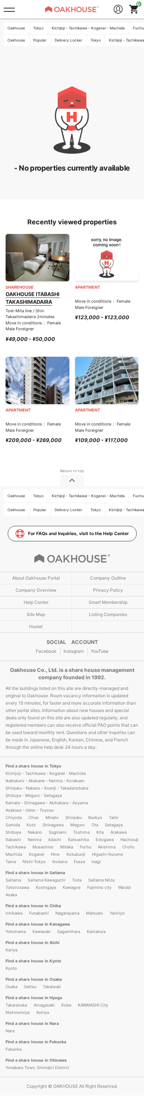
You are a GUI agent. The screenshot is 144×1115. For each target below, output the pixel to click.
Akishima (107, 846)
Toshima (81, 832)
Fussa (79, 861)
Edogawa (105, 839)
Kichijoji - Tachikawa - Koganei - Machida (46, 773)
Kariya (11, 949)
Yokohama (16, 931)
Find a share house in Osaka (34, 979)
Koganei (36, 854)
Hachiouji (129, 839)
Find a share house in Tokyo (33, 766)
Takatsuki (52, 986)
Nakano (35, 832)
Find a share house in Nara (32, 1023)
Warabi (124, 887)
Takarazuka (16, 1005)
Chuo (33, 817)
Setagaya (114, 824)
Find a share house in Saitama (35, 872)
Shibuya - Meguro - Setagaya (34, 795)
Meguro (77, 824)
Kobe (66, 1005)
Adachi (54, 839)
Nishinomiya (18, 1012)
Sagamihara (68, 931)
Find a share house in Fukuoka (36, 1041)
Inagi (96, 861)
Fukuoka (13, 1049)
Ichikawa (14, 913)
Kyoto (11, 968)
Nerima (34, 839)
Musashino (43, 846)
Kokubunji (75, 854)
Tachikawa (16, 846)
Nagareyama (67, 913)
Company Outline (108, 578)
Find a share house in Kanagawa (38, 924)
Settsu (30, 986)
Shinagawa (53, 824)
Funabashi (39, 913)
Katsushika (78, 839)
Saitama (13, 880)
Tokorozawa (17, 887)
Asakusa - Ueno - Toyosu (30, 810)
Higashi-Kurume (107, 854)
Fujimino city (99, 887)
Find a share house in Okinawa (36, 1060)
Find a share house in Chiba (33, 905)
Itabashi (13, 839)
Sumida (13, 824)
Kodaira (59, 861)
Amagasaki (44, 1005)
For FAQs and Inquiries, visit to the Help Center (78, 533)
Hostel (35, 626)
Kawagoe (71, 887)
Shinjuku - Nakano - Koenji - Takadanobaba (47, 788)
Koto (31, 824)
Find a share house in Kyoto (33, 960)
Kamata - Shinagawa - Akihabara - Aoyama (47, 802)
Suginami (57, 832)
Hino (55, 854)
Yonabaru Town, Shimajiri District (37, 1067)
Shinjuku (73, 817)
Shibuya (13, 832)
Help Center (36, 602)
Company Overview (36, 590)
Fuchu (85, 846)
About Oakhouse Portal (36, 578)
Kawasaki (41, 931)
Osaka (11, 986)
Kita (100, 832)
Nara (10, 1030)
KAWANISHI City (93, 1005)
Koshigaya (46, 887)
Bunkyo (95, 817)
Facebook (46, 651)
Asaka (11, 894)
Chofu (128, 846)
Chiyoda (14, 817)
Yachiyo (117, 913)
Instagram (74, 651)
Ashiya (42, 1012)
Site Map (36, 614)
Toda (77, 880)
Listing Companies (108, 614)
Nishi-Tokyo (34, 861)
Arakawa (118, 832)
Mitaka (66, 846)
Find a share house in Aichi (32, 942)
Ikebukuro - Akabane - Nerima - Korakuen (45, 780)
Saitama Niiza (101, 880)
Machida (14, 854)
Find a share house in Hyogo (34, 997)
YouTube (100, 651)
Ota (95, 824)
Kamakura (96, 931)
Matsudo (94, 913)
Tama (11, 861)
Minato (52, 817)
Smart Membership (108, 602)
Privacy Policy (108, 590)
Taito (114, 817)
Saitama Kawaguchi (46, 880)
